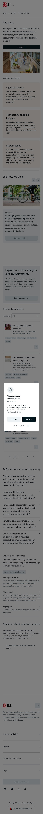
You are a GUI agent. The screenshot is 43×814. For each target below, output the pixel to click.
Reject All (14, 419)
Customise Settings (21, 426)
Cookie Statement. (16, 412)
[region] (21, 407)
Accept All (29, 419)
